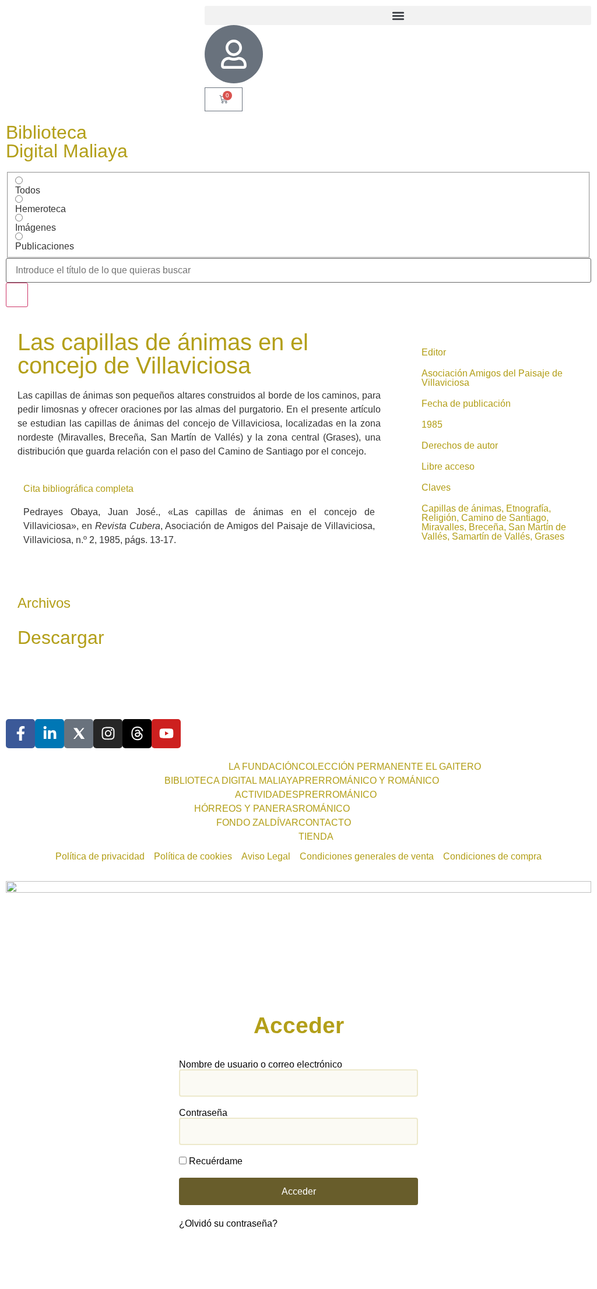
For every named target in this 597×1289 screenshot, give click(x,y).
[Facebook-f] (20, 733)
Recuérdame (215, 1161)
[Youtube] (166, 733)
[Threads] (137, 733)
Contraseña (203, 1113)
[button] (398, 15)
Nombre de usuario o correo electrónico (260, 1064)
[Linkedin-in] (49, 733)
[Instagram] (107, 733)
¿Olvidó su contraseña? (228, 1223)
